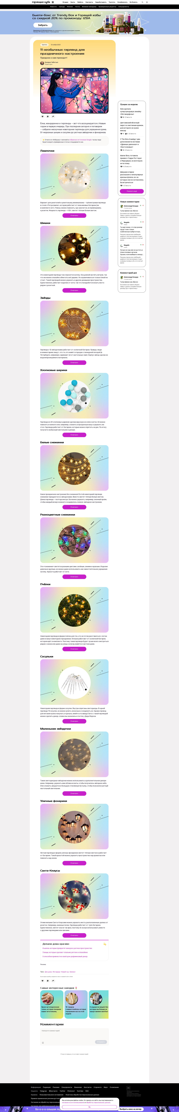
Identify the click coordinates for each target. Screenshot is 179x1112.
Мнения (70, 7)
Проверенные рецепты (107, 7)
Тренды (62, 7)
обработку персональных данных (98, 1102)
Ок (89, 1107)
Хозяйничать (122, 2)
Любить (80, 2)
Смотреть (89, 2)
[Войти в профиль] (147, 2)
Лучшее (65, 2)
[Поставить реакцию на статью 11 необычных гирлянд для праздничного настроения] (42, 116)
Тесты (77, 7)
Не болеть (133, 2)
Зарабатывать (100, 2)
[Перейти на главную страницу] (41, 2)
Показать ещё (132, 191)
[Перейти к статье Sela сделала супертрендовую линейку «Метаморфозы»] (132, 113)
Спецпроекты (123, 7)
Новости (53, 7)
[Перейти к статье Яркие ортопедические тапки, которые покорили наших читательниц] (51, 1004)
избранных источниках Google (80, 140)
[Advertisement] (132, 70)
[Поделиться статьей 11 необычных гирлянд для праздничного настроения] (53, 116)
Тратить (112, 2)
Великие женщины (89, 7)
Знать (72, 2)
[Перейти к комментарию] (132, 211)
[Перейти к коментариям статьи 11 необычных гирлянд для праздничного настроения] (47, 116)
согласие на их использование (73, 1102)
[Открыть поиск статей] (142, 2)
